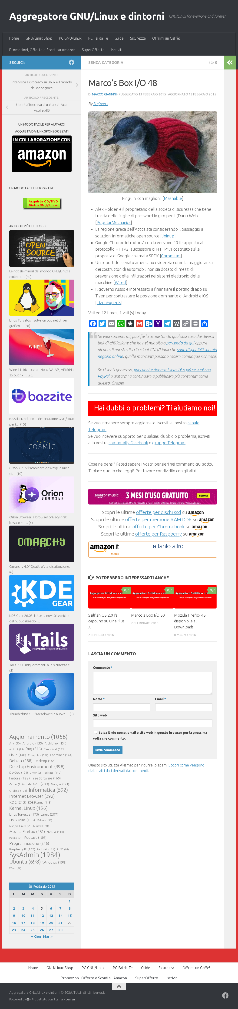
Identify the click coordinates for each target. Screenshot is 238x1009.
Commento (102, 667)
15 (70, 916)
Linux (49, 814)
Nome (99, 699)
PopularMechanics (114, 222)
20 (51, 923)
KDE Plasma (39, 802)
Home (14, 38)
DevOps (18, 772)
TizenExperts (109, 302)
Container (61, 755)
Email (160, 699)
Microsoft (41, 826)
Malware (44, 820)
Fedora (19, 778)
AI (15, 743)
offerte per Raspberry (158, 533)
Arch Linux (55, 743)
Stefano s (100, 104)
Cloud (17, 755)
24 (23, 930)
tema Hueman (65, 999)
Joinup (168, 235)
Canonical (54, 749)
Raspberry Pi (22, 849)
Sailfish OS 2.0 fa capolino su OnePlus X (106, 621)
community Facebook (128, 442)
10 (23, 916)
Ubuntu (25, 861)
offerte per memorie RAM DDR (158, 519)
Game (17, 784)
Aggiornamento (38, 737)
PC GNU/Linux (70, 38)
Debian (21, 760)
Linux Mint (22, 820)
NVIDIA (55, 831)
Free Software (46, 778)
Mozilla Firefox (27, 831)
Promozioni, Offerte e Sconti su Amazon (42, 50)
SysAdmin (34, 855)
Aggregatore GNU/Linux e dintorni (86, 16)
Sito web (100, 715)
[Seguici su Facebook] (71, 62)
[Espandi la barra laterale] (230, 62)
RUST (63, 849)
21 (60, 923)
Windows (54, 862)
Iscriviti (116, 50)
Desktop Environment (37, 766)
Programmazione (29, 843)
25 (32, 930)
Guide (119, 38)
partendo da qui (180, 343)
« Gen (36, 936)
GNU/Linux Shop (39, 38)
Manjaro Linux (20, 826)
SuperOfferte (93, 50)
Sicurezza (138, 38)
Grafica (18, 790)
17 (23, 923)
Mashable (173, 198)
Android (33, 743)
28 (60, 930)
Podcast (35, 837)
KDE (17, 802)
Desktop (45, 761)
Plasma (16, 837)
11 (32, 916)
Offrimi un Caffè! (166, 38)
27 (51, 930)
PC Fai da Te (98, 38)
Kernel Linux (28, 808)
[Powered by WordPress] (28, 999)
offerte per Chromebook (158, 526)
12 (42, 916)
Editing (52, 772)
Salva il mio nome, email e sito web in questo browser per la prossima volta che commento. (150, 735)
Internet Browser (32, 796)
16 (14, 923)
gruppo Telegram (168, 442)
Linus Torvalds (24, 814)
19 (42, 923)
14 (60, 916)
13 (51, 916)
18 (32, 923)
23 (14, 930)
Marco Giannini (104, 94)
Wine (15, 868)
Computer (38, 755)
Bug (34, 749)
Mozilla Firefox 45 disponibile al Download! (190, 621)
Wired (120, 282)
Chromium (171, 255)
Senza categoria (105, 62)
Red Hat (46, 849)
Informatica (48, 790)
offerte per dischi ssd (158, 512)
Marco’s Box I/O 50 (148, 615)
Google (60, 784)
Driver (36, 772)
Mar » (48, 936)
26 (42, 930)
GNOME (37, 784)
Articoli (16, 749)
